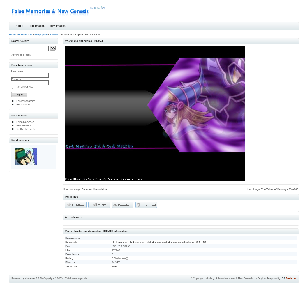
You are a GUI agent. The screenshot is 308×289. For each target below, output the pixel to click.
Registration (23, 104)
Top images (37, 26)
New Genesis (23, 125)
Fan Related (25, 34)
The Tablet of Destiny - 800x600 (279, 189)
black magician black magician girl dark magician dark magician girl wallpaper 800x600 (159, 242)
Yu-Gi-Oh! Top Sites (27, 129)
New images (58, 26)
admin (115, 266)
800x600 (54, 34)
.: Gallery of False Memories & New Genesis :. (229, 278)
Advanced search (21, 54)
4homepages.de (78, 278)
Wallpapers (41, 34)
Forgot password (25, 100)
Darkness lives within (94, 189)
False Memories (25, 121)
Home (19, 26)
